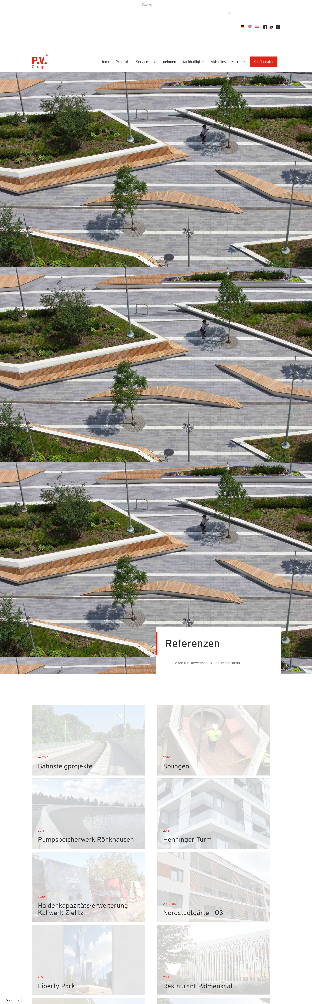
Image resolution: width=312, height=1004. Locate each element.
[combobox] (12, 1000)
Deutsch (10, 1000)
